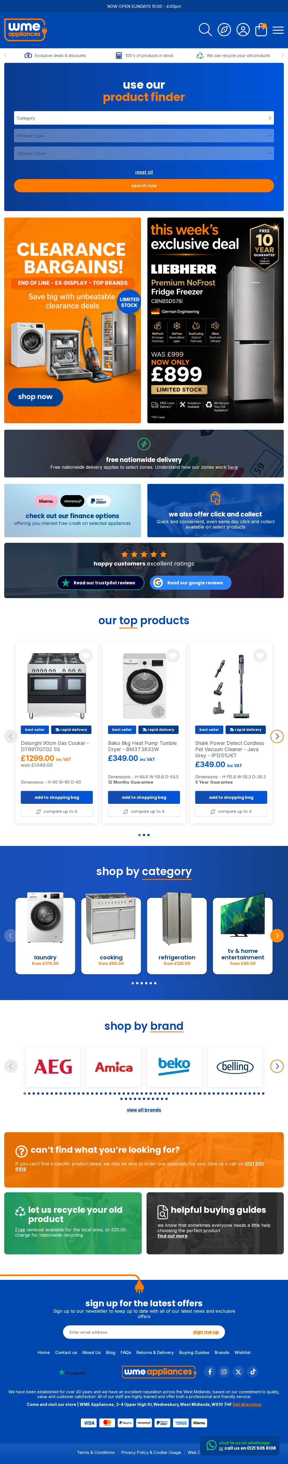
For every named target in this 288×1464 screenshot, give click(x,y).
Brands (222, 1352)
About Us (91, 1352)
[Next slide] (283, 55)
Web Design (199, 1452)
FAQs (126, 1352)
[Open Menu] (278, 31)
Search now (144, 186)
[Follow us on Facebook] (210, 1375)
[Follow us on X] (238, 1375)
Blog (110, 1352)
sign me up (206, 1332)
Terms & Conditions (96, 1452)
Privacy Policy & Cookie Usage (151, 1452)
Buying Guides (194, 1352)
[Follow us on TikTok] (252, 1375)
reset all (144, 172)
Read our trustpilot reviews (104, 583)
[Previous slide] (5, 55)
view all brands (144, 1110)
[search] (205, 30)
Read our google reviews (195, 583)
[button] (139, 835)
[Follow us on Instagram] (224, 1375)
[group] (72, 320)
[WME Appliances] (25, 30)
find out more (173, 1236)
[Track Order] (224, 30)
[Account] (243, 30)
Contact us (66, 1352)
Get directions (247, 1404)
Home (44, 1352)
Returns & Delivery (155, 1352)
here (233, 467)
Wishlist (243, 1352)
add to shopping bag (57, 797)
